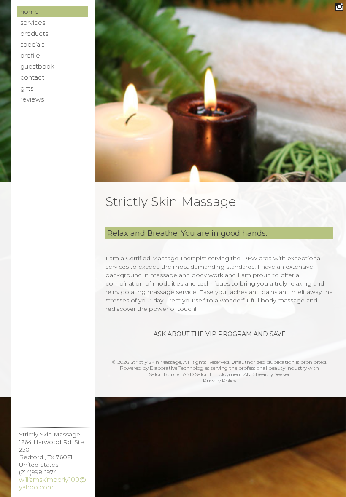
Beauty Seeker (273, 374)
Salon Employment (218, 374)
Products (34, 33)
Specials (32, 44)
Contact (32, 77)
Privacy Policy (219, 380)
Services (32, 23)
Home (29, 12)
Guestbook (37, 66)
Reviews (32, 99)
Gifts (26, 88)
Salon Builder (165, 374)
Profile (30, 55)
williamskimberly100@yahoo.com (52, 483)
